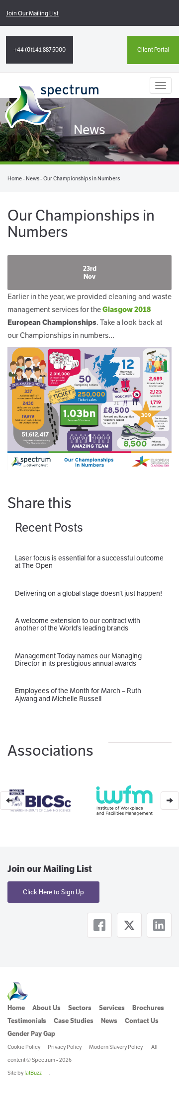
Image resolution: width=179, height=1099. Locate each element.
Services (112, 1008)
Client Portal (153, 49)
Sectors (79, 1008)
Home (14, 178)
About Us (46, 1008)
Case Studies (73, 1021)
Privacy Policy (65, 1046)
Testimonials (26, 1021)
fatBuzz (33, 1072)
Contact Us (142, 1021)
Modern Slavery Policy (116, 1046)
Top (168, 1085)
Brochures (148, 1008)
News (32, 178)
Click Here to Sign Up (53, 892)
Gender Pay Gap (31, 1033)
